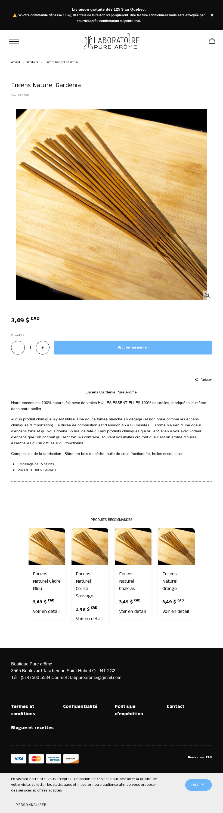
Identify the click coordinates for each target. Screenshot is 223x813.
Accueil (15, 62)
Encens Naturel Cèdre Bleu (47, 581)
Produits (32, 62)
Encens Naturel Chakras (127, 581)
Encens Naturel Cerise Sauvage (84, 585)
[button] (31, 805)
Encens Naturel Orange (169, 581)
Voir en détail (46, 611)
